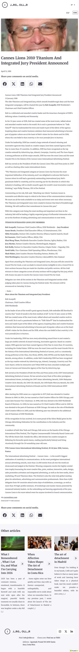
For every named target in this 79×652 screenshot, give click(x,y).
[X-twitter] (66, 631)
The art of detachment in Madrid (61, 558)
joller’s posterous (15, 500)
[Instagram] (60, 631)
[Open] (74, 5)
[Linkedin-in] (71, 631)
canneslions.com (10, 497)
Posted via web (4, 500)
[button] (4, 84)
